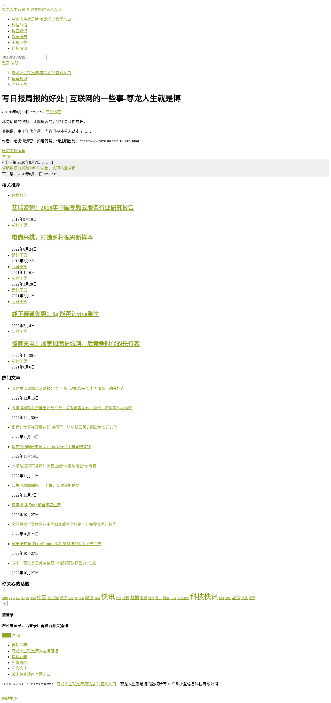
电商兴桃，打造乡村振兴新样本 (52, 237)
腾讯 (228, 598)
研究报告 (183, 598)
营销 (236, 597)
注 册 (16, 635)
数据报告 (19, 37)
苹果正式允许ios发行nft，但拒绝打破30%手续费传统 (56, 544)
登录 (6, 63)
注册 (14, 63)
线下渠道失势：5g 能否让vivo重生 (55, 314)
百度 (166, 598)
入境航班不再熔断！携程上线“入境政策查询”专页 (54, 466)
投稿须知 (19, 657)
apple (12, 598)
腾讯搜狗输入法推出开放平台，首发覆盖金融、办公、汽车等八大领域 (72, 408)
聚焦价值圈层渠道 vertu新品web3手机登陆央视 (51, 447)
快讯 (108, 597)
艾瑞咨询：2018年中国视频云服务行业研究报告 (73, 207)
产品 (63, 598)
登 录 (6, 635)
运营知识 (19, 31)
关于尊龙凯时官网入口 (31, 674)
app (5, 597)
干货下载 (19, 43)
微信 (6, 151)
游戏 (151, 598)
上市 (33, 598)
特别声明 (19, 645)
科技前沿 (19, 25)
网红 (221, 598)
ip (27, 598)
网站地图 (9, 698)
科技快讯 (19, 48)
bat (18, 598)
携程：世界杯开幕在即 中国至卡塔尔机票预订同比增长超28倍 (64, 427)
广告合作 (19, 668)
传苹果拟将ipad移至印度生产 (36, 505)
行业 (244, 598)
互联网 (53, 598)
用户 (158, 598)
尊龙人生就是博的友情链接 (35, 651)
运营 (21, 151)
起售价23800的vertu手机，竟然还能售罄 (45, 485)
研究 (173, 598)
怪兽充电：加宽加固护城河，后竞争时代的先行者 (76, 344)
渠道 (13, 151)
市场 (81, 598)
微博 (97, 598)
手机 (118, 598)
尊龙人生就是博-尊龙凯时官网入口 (31, 10)
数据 (134, 597)
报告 (125, 598)
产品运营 (53, 112)
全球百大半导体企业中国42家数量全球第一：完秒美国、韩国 (64, 524)
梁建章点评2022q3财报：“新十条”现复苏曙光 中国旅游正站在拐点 (68, 388)
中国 (42, 597)
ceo (23, 598)
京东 (71, 598)
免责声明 (19, 663)
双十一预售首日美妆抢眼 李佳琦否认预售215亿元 (54, 563)
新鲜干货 (19, 225)
